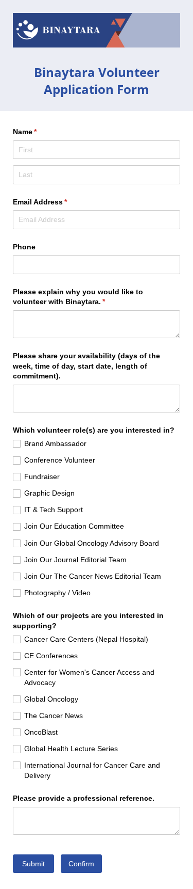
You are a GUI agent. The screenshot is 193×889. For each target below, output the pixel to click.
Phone (24, 247)
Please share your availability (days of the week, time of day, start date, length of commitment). (86, 366)
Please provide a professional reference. (83, 798)
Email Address (55, 202)
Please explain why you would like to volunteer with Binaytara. (78, 297)
